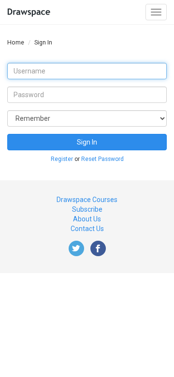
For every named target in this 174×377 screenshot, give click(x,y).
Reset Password (102, 159)
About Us (87, 219)
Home (15, 42)
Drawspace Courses (87, 199)
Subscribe (87, 209)
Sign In (87, 142)
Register (62, 159)
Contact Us (87, 228)
